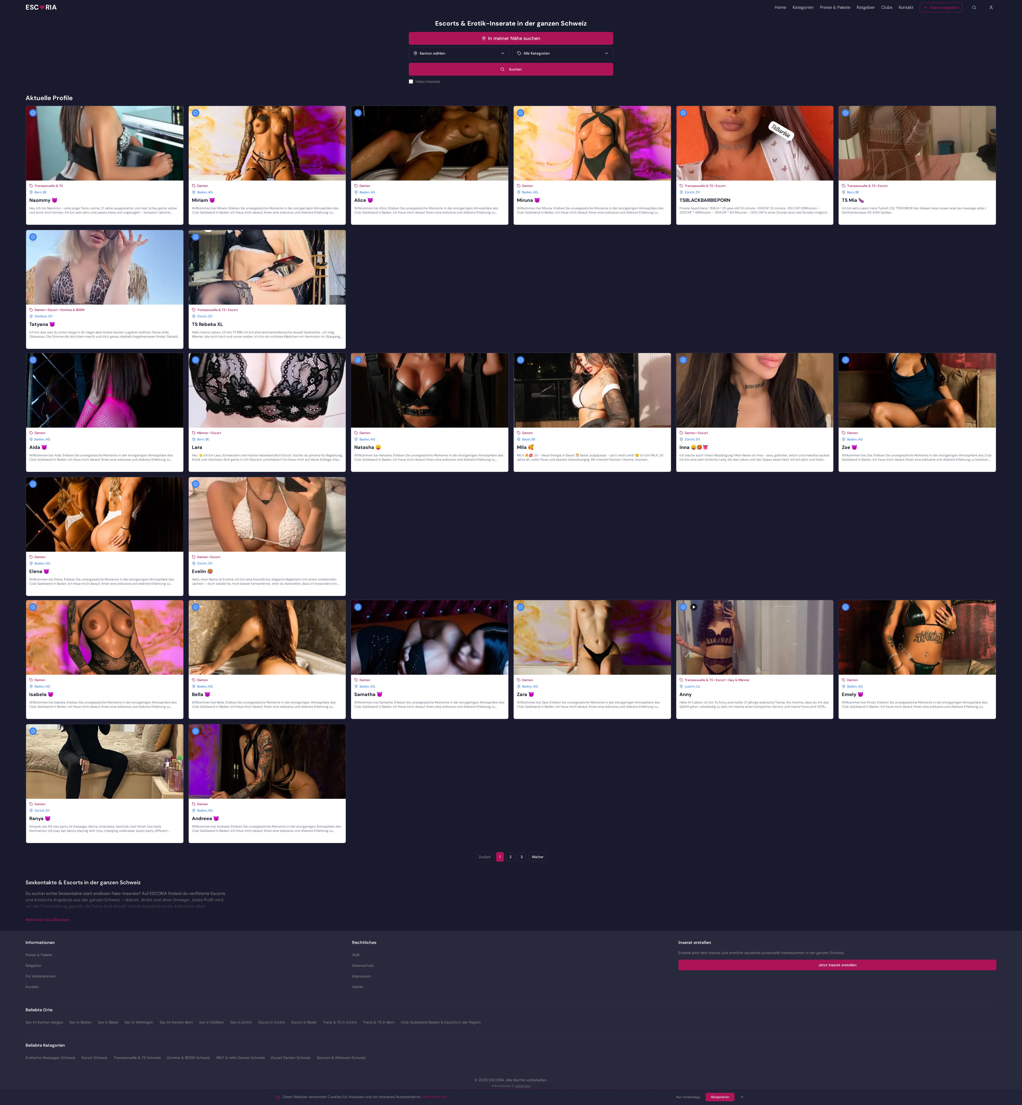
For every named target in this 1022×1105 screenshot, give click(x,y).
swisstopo (522, 1086)
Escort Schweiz (94, 1057)
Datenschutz (363, 965)
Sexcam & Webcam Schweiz (341, 1057)
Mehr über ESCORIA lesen (48, 919)
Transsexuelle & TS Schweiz (137, 1057)
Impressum (361, 976)
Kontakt (906, 7)
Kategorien (803, 7)
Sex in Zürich (241, 1022)
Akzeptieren (720, 1097)
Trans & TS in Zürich (340, 1022)
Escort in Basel (303, 1022)
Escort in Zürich (271, 1022)
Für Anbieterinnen (41, 976)
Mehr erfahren (434, 1096)
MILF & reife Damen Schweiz (240, 1057)
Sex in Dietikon (211, 1022)
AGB (355, 954)
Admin (357, 986)
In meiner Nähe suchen (514, 38)
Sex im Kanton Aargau (44, 1022)
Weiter (537, 856)
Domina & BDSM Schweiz (188, 1057)
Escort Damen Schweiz (290, 1057)
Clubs (886, 7)
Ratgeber (866, 7)
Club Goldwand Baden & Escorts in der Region (441, 1022)
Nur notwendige (688, 1097)
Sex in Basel (108, 1022)
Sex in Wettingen (139, 1022)
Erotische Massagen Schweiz (50, 1057)
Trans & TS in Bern (378, 1022)
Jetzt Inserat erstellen (837, 965)
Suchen (515, 69)
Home (780, 7)
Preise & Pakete (835, 7)
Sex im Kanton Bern (176, 1022)
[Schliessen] (742, 1097)
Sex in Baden (80, 1022)
